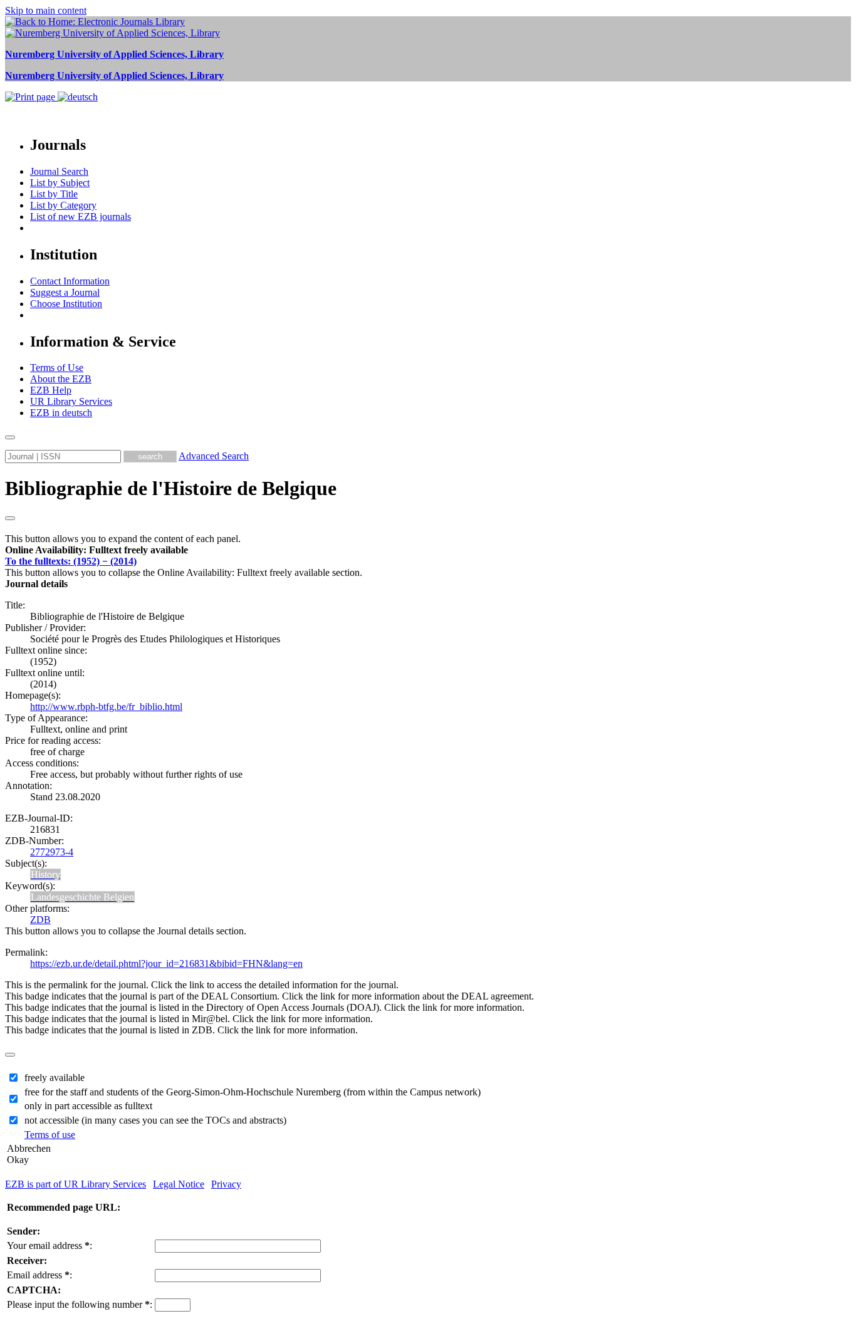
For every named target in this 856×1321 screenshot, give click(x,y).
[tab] (428, 550)
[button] (96, 550)
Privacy (226, 1184)
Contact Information (70, 281)
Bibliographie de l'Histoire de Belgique (171, 488)
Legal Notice (178, 1184)
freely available (54, 1077)
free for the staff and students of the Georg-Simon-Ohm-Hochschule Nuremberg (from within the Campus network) (252, 1092)
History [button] (45, 874)
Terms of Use (56, 367)
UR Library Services (71, 401)
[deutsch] (78, 96)
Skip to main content (45, 10)
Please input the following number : (79, 1304)
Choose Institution (66, 303)
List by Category (63, 205)
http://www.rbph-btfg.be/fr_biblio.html (106, 706)
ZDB (40, 919)
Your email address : (49, 1245)
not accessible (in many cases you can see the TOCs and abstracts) (155, 1120)
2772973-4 (51, 852)
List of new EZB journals (80, 216)
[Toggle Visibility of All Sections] (10, 518)
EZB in (61, 412)
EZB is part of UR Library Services (75, 1184)
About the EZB (60, 378)
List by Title (54, 194)
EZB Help (50, 390)
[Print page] (31, 96)
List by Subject (60, 182)
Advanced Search (214, 456)
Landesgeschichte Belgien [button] (82, 897)
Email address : (39, 1275)
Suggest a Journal (65, 292)
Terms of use (49, 1134)
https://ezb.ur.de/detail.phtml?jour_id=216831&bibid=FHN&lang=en (166, 963)
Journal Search (59, 171)
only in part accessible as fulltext (88, 1105)
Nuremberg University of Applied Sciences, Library (114, 54)
